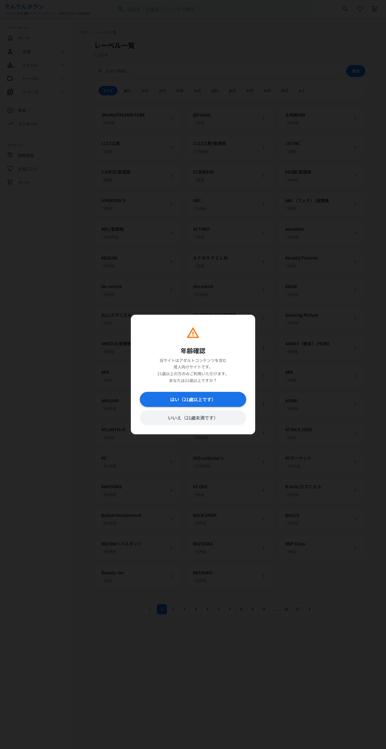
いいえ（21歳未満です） (193, 417)
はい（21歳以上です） (193, 399)
